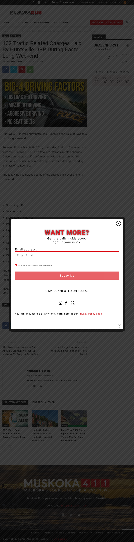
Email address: (26, 249)
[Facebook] (66, 303)
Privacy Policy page (90, 313)
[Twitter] (73, 303)
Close (118, 223)
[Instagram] (60, 303)
